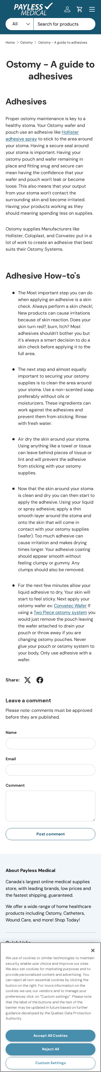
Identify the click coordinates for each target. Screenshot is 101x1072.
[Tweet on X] (27, 680)
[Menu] (92, 9)
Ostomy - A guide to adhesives (62, 42)
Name (11, 732)
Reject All (50, 1049)
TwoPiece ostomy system (60, 612)
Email (11, 758)
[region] (50, 1007)
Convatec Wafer (70, 606)
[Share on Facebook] (40, 680)
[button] (80, 9)
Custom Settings (50, 1062)
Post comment (50, 833)
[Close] (93, 950)
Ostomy (26, 42)
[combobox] (50, 24)
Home (10, 42)
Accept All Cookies (50, 1035)
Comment (15, 785)
